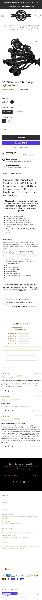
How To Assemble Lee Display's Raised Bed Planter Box (18, 532)
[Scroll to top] (37, 594)
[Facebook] (13, 482)
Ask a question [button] (21, 348)
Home (5, 25)
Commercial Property (8, 514)
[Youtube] (24, 482)
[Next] (37, 57)
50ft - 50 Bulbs (18, 111)
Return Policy (27, 161)
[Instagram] (28, 482)
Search (4, 500)
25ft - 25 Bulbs (7, 111)
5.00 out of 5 (26, 328)
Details (5, 173)
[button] (6, 89)
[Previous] (5, 57)
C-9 (9, 121)
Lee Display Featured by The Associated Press (15, 537)
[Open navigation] (5, 15)
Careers (4, 505)
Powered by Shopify (19, 598)
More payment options (21, 147)
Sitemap (4, 502)
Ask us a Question (15, 173)
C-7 (4, 121)
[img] (5, 373)
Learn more (30, 155)
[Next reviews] (37, 302)
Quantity (4, 129)
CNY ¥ (10, 569)
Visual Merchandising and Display (11, 523)
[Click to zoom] (37, 41)
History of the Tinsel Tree (9, 535)
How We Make (6, 521)
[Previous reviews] (4, 302)
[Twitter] (17, 482)
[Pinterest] (20, 482)
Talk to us (26, 167)
